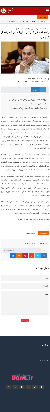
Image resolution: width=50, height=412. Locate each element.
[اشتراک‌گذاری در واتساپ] (31, 255)
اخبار (42, 89)
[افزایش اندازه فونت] (25, 81)
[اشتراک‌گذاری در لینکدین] (13, 255)
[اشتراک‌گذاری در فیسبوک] (44, 255)
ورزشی (35, 89)
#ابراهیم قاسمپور (30, 233)
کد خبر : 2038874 (39, 81)
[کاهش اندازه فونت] (17, 81)
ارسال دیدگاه (25, 321)
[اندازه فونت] (21, 81)
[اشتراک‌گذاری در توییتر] (38, 255)
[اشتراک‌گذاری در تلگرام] (25, 255)
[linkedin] (28, 387)
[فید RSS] (19, 255)
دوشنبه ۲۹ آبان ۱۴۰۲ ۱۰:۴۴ (37, 78)
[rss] (15, 387)
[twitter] (35, 387)
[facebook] (41, 387)
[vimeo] (8, 387)
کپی (44, 250)
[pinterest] (22, 387)
